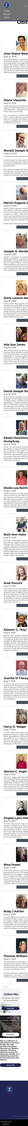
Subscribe (10, 1008)
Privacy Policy (21, 1118)
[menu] (25, 6)
